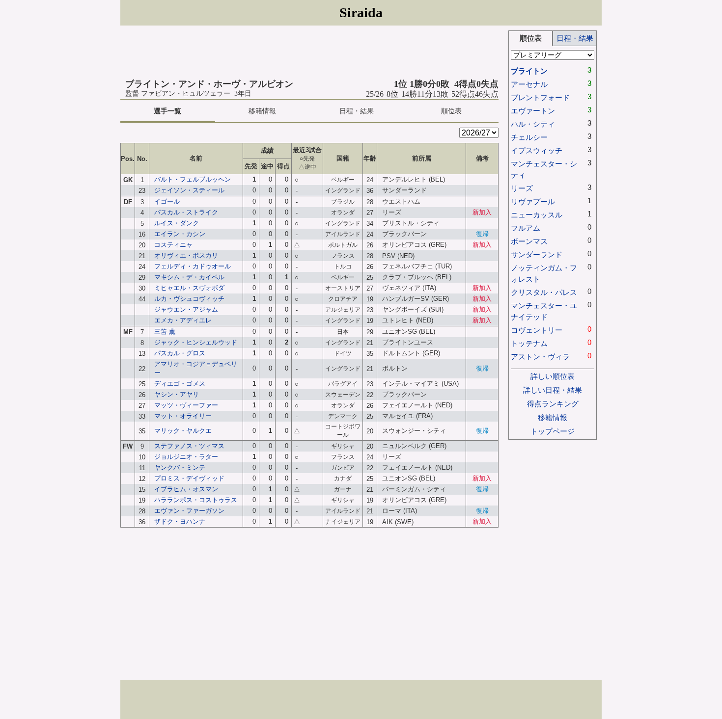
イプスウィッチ (536, 150)
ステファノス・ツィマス (189, 446)
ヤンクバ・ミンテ (179, 467)
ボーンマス (529, 241)
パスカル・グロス (179, 353)
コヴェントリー (536, 330)
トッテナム (529, 343)
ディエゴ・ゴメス (179, 383)
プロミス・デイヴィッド (189, 478)
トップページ (552, 431)
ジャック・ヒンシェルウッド (195, 342)
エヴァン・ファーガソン (189, 510)
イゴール (167, 201)
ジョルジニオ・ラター (186, 456)
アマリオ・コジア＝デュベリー (195, 368)
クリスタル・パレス (544, 292)
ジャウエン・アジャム (186, 309)
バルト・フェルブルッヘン (192, 179)
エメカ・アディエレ (183, 320)
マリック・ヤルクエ (183, 430)
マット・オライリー (183, 416)
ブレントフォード (540, 97)
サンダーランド (536, 254)
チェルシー (529, 137)
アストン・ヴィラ (540, 356)
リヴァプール (533, 201)
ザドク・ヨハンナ (179, 521)
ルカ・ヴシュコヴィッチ (189, 298)
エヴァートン (533, 111)
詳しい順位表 (552, 376)
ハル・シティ (533, 124)
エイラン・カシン (179, 234)
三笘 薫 (164, 331)
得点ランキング (553, 403)
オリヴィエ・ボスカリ (186, 255)
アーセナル (529, 84)
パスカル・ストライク (186, 212)
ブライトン (529, 71)
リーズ (522, 188)
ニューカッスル (536, 215)
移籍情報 (262, 111)
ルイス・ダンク (176, 223)
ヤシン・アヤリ (176, 394)
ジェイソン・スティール (189, 190)
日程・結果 (356, 111)
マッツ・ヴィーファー (186, 405)
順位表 (451, 111)
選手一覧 (167, 111)
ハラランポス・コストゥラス (195, 500)
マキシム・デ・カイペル (189, 277)
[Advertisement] (309, 52)
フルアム (525, 228)
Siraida (361, 12)
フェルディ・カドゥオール (192, 266)
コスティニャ (173, 244)
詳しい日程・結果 (552, 390)
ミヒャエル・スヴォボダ (189, 288)
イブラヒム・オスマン (186, 489)
